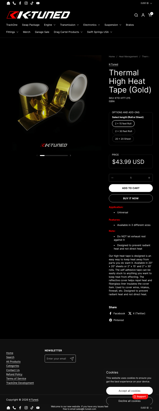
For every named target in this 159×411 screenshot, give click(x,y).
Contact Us (13, 370)
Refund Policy (14, 374)
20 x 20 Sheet (123, 138)
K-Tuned (113, 64)
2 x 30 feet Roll (123, 131)
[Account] (143, 15)
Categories (12, 365)
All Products (13, 361)
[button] (136, 15)
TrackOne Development (20, 382)
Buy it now (131, 198)
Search (10, 357)
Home (9, 352)
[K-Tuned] (38, 15)
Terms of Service (16, 378)
